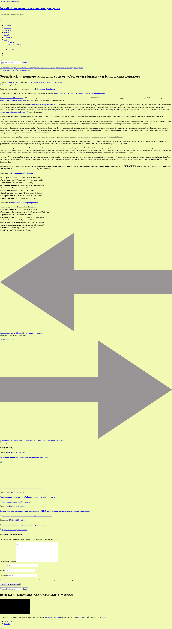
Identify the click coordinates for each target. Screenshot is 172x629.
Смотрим (7, 28)
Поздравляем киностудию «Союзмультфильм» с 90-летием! (24, 457)
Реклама (11, 49)
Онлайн (7, 35)
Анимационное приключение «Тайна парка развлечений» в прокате (27, 497)
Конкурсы (8, 37)
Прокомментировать (8, 561)
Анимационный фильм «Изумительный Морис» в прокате (23, 524)
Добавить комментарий (53, 82)
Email (2, 570)
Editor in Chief (13, 82)
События (7, 25)
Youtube (7, 623)
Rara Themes (80, 617)
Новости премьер (14, 44)
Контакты (11, 47)
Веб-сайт (3, 575)
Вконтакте (8, 621)
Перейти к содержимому (9, 1)
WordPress (103, 617)
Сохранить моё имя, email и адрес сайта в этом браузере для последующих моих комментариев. (39, 579)
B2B (5, 39)
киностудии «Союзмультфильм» (92, 93)
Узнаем (6, 32)
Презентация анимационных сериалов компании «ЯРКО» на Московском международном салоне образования (45, 511)
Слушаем (7, 30)
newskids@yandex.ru (52, 617)
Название (4, 565)
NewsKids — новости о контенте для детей (30, 8)
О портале (12, 42)
